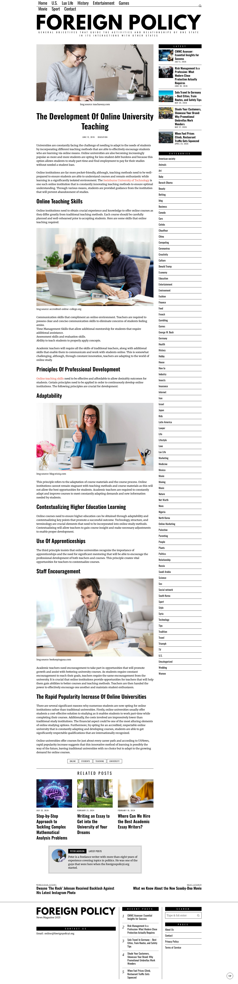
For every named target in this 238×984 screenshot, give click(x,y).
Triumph (162, 643)
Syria (161, 614)
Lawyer (162, 428)
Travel (161, 637)
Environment (164, 290)
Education (103, 137)
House (161, 362)
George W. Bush (166, 332)
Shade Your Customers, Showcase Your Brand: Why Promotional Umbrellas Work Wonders (188, 116)
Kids (161, 416)
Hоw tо (162, 368)
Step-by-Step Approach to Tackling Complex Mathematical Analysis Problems (51, 826)
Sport (161, 602)
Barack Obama (166, 182)
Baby (161, 176)
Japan (161, 410)
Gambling (163, 320)
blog (161, 200)
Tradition (163, 632)
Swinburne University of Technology (126, 180)
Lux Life (162, 452)
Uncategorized (165, 661)
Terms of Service (173, 947)
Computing (164, 242)
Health (162, 344)
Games (162, 326)
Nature (162, 494)
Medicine (163, 464)
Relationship (164, 560)
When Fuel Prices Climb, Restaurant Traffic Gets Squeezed (187, 137)
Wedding (163, 667)
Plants (162, 548)
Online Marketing (167, 524)
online (73, 761)
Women (162, 673)
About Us (169, 929)
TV (160, 649)
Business (163, 206)
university (114, 761)
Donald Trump (165, 266)
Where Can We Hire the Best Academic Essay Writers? (134, 821)
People (162, 542)
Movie (161, 476)
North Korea (164, 518)
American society (167, 159)
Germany (163, 338)
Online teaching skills (50, 378)
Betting (162, 194)
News (161, 506)
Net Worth (163, 500)
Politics (162, 554)
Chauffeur (163, 230)
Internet (162, 392)
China (161, 236)
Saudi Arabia (165, 572)
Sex (160, 584)
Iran (160, 398)
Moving (162, 482)
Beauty (162, 188)
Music (161, 488)
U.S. (160, 655)
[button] (198, 915)
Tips (161, 626)
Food (161, 308)
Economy (163, 272)
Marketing (163, 458)
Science (162, 578)
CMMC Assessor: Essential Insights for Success (187, 55)
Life (160, 434)
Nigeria (162, 512)
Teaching (100, 761)
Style (161, 608)
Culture (162, 260)
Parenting (163, 536)
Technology (164, 620)
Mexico (162, 470)
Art (160, 170)
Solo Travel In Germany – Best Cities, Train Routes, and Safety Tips (188, 96)
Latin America (165, 422)
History (162, 350)
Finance (162, 302)
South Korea (164, 596)
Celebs (162, 224)
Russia (162, 566)
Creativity (163, 254)
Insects (162, 380)
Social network (166, 590)
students (85, 761)
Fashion (162, 296)
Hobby (161, 356)
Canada (162, 212)
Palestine (163, 530)
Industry (162, 374)
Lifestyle (163, 440)
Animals (162, 165)
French (162, 314)
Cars (161, 218)
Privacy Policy (172, 941)
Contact (169, 935)
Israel (161, 404)
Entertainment (165, 284)
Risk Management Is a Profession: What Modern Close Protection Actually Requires (187, 75)
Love (161, 446)
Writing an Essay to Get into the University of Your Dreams (93, 824)
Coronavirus (164, 248)
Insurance (163, 386)
